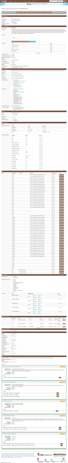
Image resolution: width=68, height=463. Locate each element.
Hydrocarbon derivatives (17, 85)
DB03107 (13, 335)
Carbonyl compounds (17, 86)
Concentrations (40, 12)
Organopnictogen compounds (18, 82)
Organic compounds (15, 72)
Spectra (36, 12)
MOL (14, 41)
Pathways (32, 12)
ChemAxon (41, 139)
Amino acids (16, 79)
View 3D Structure (32, 41)
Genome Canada (29, 455)
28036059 (59, 324)
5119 (12, 350)
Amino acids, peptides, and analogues (18, 76)
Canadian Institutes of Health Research (17, 453)
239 (12, 351)
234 (12, 342)
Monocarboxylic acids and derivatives (19, 80)
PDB (22, 41)
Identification (18, 12)
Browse (10, 1)
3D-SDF (19, 41)
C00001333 (13, 340)
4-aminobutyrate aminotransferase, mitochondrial (12, 366)
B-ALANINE (13, 345)
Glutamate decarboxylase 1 (8, 401)
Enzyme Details (63, 366)
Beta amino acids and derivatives (17, 78)
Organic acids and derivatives (16, 73)
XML (50, 12)
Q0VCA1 (13, 406)
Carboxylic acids (16, 81)
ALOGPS (40, 137)
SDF (16, 41)
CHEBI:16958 (21, 107)
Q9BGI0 (13, 372)
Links (44, 12)
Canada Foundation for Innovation (29, 453)
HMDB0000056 (14, 333)
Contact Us (34, 1)
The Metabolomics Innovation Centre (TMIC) (10, 454)
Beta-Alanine (14, 348)
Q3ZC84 (13, 388)
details (64, 323)
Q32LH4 (13, 422)
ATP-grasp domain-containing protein (10, 433)
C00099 (21, 108)
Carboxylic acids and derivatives (17, 75)
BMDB (5, 1)
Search (15, 1)
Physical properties (27, 12)
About (29, 1)
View (19, 1)
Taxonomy (22, 12)
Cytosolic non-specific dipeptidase (10, 382)
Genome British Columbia (9, 456)
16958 (13, 354)
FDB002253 (14, 339)
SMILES (25, 41)
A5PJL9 (13, 439)
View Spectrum (61, 174)
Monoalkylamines (16, 84)
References (47, 12)
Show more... (39, 53)
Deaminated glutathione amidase (9, 415)
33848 (13, 347)
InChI (28, 41)
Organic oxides (16, 83)
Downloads (24, 1)
